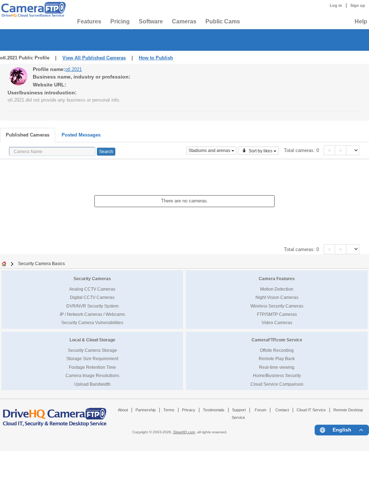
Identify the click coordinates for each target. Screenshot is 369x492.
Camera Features (277, 278)
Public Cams (222, 21)
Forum (260, 410)
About (123, 410)
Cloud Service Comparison (276, 384)
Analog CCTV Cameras (92, 289)
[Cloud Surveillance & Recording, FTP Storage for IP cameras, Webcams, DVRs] (32, 9)
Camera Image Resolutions (92, 375)
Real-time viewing (276, 367)
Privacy (188, 410)
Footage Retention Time (92, 367)
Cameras (184, 21)
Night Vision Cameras (276, 297)
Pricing (120, 21)
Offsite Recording (277, 350)
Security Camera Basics (41, 263)
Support (239, 410)
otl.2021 (73, 69)
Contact (282, 410)
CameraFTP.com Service (277, 339)
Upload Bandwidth (92, 384)
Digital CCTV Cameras (92, 297)
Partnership (145, 410)
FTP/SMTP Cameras (277, 314)
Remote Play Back (277, 358)
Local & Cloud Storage (92, 339)
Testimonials (213, 410)
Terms (168, 410)
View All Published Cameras (94, 58)
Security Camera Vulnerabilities (92, 322)
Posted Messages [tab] (81, 135)
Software (151, 21)
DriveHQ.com (184, 432)
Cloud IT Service (311, 410)
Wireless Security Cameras (276, 306)
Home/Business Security (277, 375)
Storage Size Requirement (92, 358)
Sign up (357, 5)
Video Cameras (277, 322)
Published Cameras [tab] (27, 135)
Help (361, 21)
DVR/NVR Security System (92, 306)
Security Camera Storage (92, 350)
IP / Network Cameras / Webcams (92, 314)
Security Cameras (92, 278)
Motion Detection (276, 289)
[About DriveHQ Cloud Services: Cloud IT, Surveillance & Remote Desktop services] (55, 414)
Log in (336, 5)
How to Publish (156, 58)
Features (89, 21)
